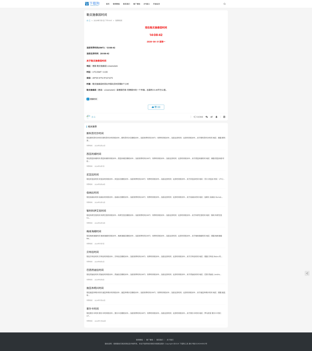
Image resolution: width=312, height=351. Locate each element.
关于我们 (170, 340)
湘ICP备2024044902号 (198, 344)
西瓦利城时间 (94, 154)
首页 (107, 4)
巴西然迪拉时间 (95, 270)
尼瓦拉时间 (93, 174)
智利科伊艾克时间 (96, 210)
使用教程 (116, 4)
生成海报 (199, 117)
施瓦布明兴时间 (95, 288)
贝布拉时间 (93, 252)
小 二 (88, 20)
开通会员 (156, 4)
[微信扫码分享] (207, 117)
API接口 (147, 4)
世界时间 (118, 20)
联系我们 (126, 4)
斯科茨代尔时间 (95, 133)
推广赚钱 (136, 4)
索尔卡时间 (93, 308)
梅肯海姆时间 (94, 231)
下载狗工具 (184, 344)
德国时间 (93, 99)
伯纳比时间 (93, 192)
